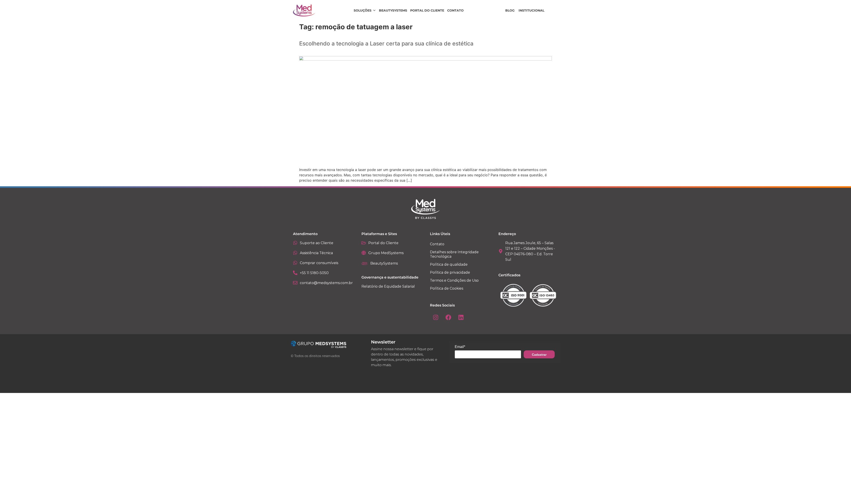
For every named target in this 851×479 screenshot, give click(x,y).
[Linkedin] (461, 317)
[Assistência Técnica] (295, 253)
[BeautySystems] (364, 263)
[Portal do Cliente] (363, 243)
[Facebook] (448, 317)
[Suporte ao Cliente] (295, 243)
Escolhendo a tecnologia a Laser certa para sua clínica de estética (386, 43)
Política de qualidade (449, 264)
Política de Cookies (446, 288)
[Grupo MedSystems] (363, 253)
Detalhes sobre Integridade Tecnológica (454, 254)
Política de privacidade (450, 272)
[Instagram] (435, 317)
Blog (510, 10)
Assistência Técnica (316, 253)
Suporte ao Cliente (316, 243)
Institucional (531, 10)
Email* (460, 347)
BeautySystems (393, 10)
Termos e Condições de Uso (454, 280)
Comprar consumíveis (319, 263)
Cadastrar (539, 354)
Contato (455, 10)
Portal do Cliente (427, 10)
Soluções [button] (362, 10)
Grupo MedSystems (386, 253)
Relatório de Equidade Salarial (388, 286)
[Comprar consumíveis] (295, 263)
